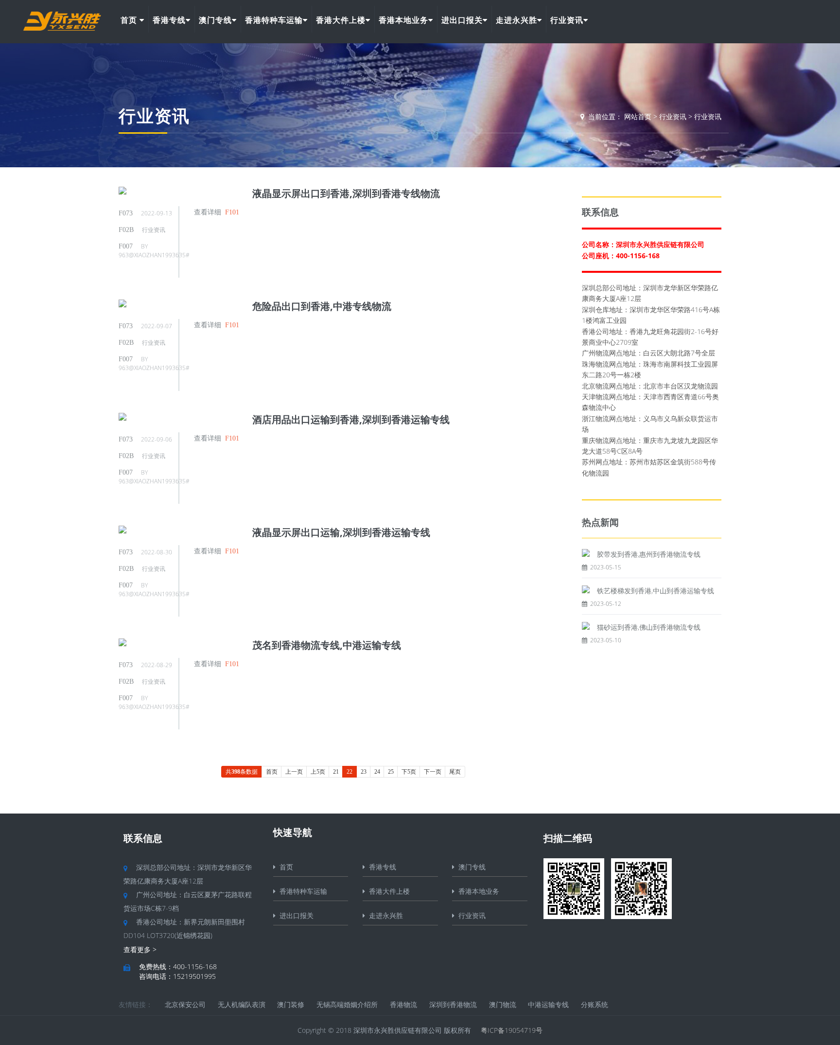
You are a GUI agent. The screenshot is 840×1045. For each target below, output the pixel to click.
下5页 (409, 771)
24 (377, 771)
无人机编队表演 (241, 1004)
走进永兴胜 (516, 20)
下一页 (432, 771)
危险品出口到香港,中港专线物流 (321, 306)
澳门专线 (215, 20)
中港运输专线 (548, 1004)
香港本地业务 (403, 20)
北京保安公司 (185, 1004)
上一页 (294, 771)
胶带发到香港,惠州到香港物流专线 (648, 554)
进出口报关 (462, 20)
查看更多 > (140, 949)
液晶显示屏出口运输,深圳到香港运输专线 (341, 532)
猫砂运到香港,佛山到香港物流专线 (648, 627)
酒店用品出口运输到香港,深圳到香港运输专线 (351, 419)
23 (364, 771)
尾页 (455, 771)
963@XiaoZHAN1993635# (154, 255)
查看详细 (207, 211)
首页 (130, 20)
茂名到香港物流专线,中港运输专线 (326, 645)
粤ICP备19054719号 (511, 1030)
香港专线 (169, 20)
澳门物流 (502, 1004)
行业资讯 (566, 20)
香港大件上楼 (341, 20)
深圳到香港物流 (453, 1004)
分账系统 (594, 1004)
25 (391, 771)
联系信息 (142, 838)
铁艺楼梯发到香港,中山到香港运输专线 (655, 590)
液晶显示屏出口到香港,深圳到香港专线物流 (346, 193)
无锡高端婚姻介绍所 (347, 1004)
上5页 (318, 771)
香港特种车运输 (274, 20)
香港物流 (403, 1004)
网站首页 (637, 116)
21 (336, 771)
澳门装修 (290, 1004)
